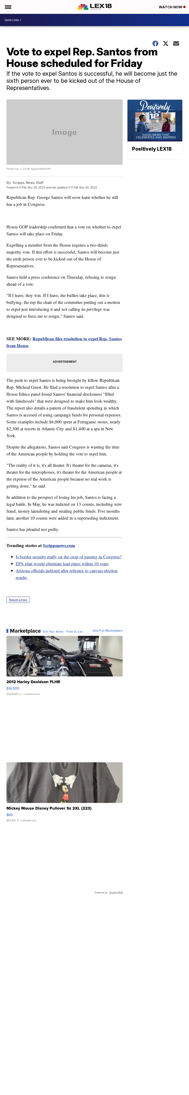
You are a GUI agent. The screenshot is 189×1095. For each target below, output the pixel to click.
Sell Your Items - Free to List (63, 631)
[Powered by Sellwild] (116, 892)
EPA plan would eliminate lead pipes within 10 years (62, 563)
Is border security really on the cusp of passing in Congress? (68, 556)
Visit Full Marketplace (107, 630)
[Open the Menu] (7, 7)
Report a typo (18, 599)
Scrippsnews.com (59, 545)
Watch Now (171, 7)
